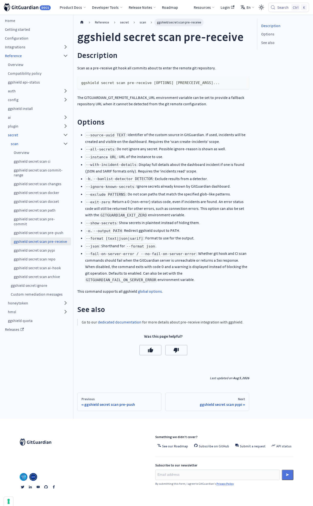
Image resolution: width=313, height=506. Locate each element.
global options (150, 291)
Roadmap (170, 7)
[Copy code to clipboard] (243, 82)
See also (268, 42)
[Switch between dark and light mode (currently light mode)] (261, 7)
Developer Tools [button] (105, 7)
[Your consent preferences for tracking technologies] (8, 501)
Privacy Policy (225, 483)
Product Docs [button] (71, 7)
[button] (36, 47)
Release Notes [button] (140, 7)
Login (225, 7)
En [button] (248, 7)
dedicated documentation (119, 322)
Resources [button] (202, 7)
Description (270, 25)
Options (267, 34)
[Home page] (82, 22)
